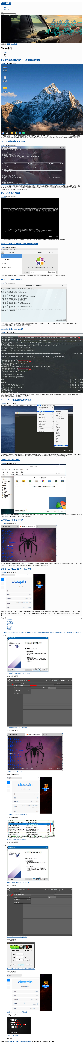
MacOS (78, 632)
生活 (59, 632)
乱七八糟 (9, 626)
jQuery (31, 632)
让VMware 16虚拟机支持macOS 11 (17, 839)
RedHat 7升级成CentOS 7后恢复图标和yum (19, 244)
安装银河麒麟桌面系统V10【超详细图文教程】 (21, 60)
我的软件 (9, 628)
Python (6, 632)
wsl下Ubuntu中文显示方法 (12, 520)
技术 (56, 632)
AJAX (34, 632)
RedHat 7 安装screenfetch (11, 279)
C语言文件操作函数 (12, 1035)
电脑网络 (9, 621)
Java (61, 632)
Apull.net (11, 1041)
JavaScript (10, 632)
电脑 (51, 632)
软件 (68, 632)
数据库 (45, 632)
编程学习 (9, 619)
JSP (14, 632)
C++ (66, 632)
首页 (5, 7)
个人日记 (9, 624)
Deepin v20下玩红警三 (10, 460)
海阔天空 (6, 3)
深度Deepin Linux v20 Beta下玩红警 (16, 569)
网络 (48, 632)
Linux (74, 632)
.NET (53, 632)
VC (37, 632)
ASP (63, 632)
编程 (71, 632)
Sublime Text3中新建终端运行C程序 (16, 400)
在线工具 (6, 9)
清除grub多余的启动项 (10, 193)
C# (80, 632)
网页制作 (40, 632)
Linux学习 (14, 44)
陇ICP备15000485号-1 (24, 1041)
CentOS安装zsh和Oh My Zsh (13, 141)
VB (21, 632)
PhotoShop (17, 632)
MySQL (24, 632)
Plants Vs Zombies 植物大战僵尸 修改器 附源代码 (21, 969)
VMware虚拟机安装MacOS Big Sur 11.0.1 (18, 673)
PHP (28, 632)
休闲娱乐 (9, 629)
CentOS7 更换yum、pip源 (12, 329)
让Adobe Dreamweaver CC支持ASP (17, 727)
